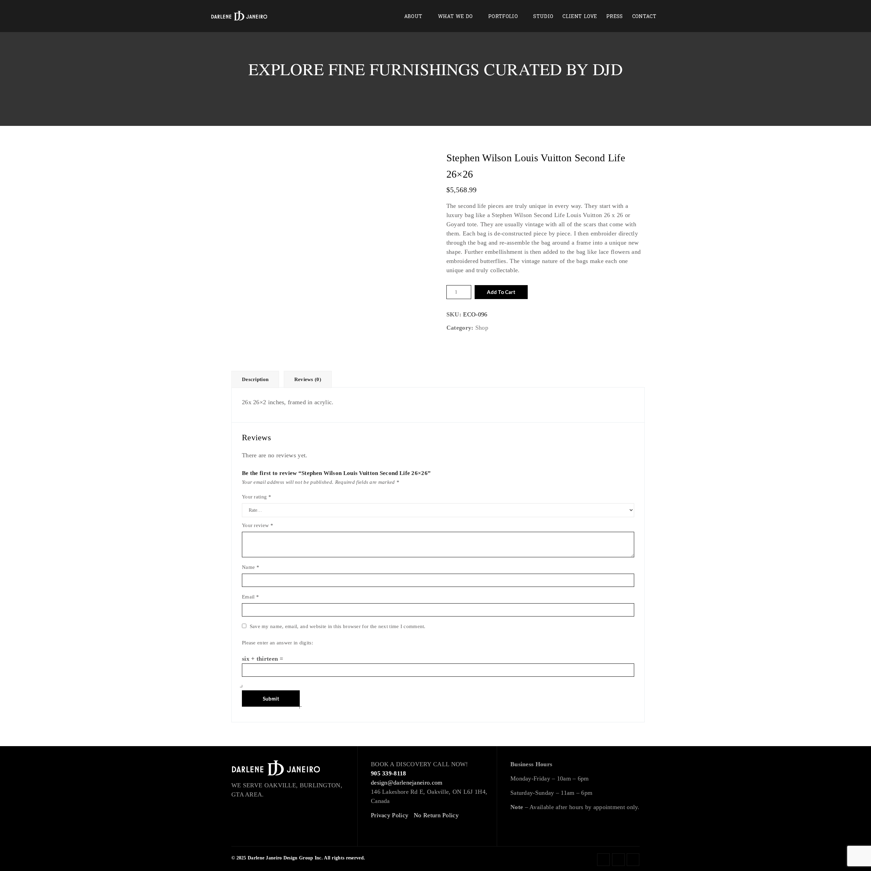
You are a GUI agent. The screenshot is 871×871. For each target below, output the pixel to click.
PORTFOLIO (503, 16)
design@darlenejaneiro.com (407, 782)
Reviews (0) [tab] (307, 379)
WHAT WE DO (455, 16)
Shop (481, 327)
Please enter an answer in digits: (277, 642)
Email (250, 596)
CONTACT (644, 16)
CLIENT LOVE (579, 16)
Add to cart (501, 292)
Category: (460, 327)
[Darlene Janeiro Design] (239, 16)
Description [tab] (255, 379)
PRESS (614, 16)
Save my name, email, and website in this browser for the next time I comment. (338, 626)
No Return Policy (436, 815)
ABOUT (413, 16)
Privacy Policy (389, 815)
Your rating (256, 496)
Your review (257, 525)
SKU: (453, 314)
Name (250, 567)
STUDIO (543, 16)
